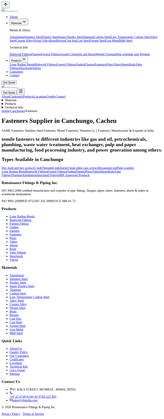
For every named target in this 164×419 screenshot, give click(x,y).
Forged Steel (98, 40)
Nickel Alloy (41, 40)
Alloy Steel (17, 300)
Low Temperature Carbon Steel (130, 37)
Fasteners (100, 64)
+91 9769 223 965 (44, 396)
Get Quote (9, 82)
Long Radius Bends (22, 64)
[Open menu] (21, 91)
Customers (16, 71)
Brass (52, 40)
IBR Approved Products (74, 175)
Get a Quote (17, 370)
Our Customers (19, 355)
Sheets (125, 64)
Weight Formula (106, 54)
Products (16, 60)
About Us (16, 348)
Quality (51, 96)
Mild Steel (125, 40)
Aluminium (17, 37)
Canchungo (17, 111)
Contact (14, 75)
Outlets (80, 64)
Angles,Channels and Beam (78, 54)
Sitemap (15, 373)
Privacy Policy (11, 414)
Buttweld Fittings (20, 54)
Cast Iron (71, 40)
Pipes (109, 64)
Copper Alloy (24, 40)
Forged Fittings (50, 54)
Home (5, 111)
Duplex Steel (50, 37)
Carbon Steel (102, 37)
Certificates (17, 359)
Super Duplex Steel (70, 37)
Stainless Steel (33, 37)
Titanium (88, 37)
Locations (40, 96)
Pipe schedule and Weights (133, 54)
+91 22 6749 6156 (21, 396)
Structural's (44, 175)
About (14, 16)
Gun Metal (112, 40)
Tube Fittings (18, 252)
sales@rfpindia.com (24, 400)
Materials (16, 23)
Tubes (117, 64)
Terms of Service (33, 414)
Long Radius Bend (14, 171)
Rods (132, 64)
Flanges (36, 54)
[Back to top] (6, 5)
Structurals (25, 68)
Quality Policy (19, 352)
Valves (36, 68)
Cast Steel (83, 40)
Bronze (60, 40)
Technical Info (14, 107)
